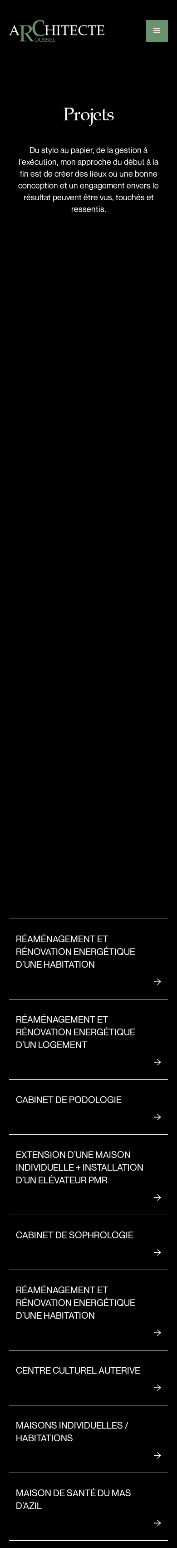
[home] (56, 31)
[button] (157, 31)
